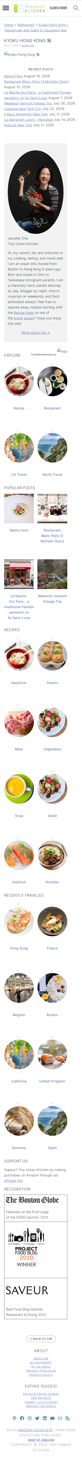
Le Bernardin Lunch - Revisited (28, 119)
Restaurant (25, 25)
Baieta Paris (13, 76)
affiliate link (13, 1180)
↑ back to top (41, 1338)
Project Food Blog (41, 1370)
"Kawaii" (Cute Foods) (41, 1402)
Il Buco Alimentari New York (26, 114)
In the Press (41, 1366)
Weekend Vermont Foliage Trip (28, 103)
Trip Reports (41, 1397)
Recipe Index (24, 313)
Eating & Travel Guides (41, 1393)
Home (8, 25)
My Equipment (41, 1362)
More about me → (36, 332)
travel (18, 318)
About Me (41, 1358)
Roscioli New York (18, 125)
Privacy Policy (41, 1374)
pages (29, 318)
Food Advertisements (42, 354)
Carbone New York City (22, 109)
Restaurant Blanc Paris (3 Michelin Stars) (36, 81)
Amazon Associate (35, 1430)
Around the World (41, 1406)
